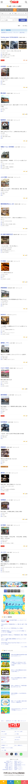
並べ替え (25, 25)
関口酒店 (3, 93)
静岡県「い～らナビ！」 (18, 767)
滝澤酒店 (3, 500)
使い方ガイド (3, 737)
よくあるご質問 (17, 737)
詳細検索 (23, 20)
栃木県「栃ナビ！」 (10, 761)
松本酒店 (3, 66)
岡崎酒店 (3, 447)
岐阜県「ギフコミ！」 (10, 764)
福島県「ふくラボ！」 (10, 763)
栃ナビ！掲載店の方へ (19, 745)
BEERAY (3, 314)
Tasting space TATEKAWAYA (9, 37)
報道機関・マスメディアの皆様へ (7, 747)
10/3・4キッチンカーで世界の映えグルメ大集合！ (12, 628)
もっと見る (24, 646)
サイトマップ (3, 742)
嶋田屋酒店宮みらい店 (7, 204)
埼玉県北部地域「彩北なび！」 (8, 769)
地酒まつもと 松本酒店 (7, 147)
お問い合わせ (17, 739)
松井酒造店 (4, 422)
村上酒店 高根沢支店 (7, 234)
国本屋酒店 (4, 395)
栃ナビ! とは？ (14, 728)
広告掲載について (4, 745)
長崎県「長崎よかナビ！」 (19, 762)
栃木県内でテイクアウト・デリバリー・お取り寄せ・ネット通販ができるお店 (14, 32)
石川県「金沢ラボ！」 (10, 768)
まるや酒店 (4, 177)
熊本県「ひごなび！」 (18, 761)
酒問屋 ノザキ (5, 343)
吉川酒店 (3, 525)
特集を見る (3, 731)
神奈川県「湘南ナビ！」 (9, 767)
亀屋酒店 (3, 120)
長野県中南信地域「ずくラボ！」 (20, 764)
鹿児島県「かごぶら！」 (18, 768)
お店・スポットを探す (19, 731)
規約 (2, 739)
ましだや (3, 552)
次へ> (22, 590)
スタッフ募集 (3, 750)
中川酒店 (3, 261)
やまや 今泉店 (5, 368)
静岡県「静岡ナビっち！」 (9, 762)
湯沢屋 (3, 473)
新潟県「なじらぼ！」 (18, 763)
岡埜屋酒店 (4, 287)
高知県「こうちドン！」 (18, 769)
